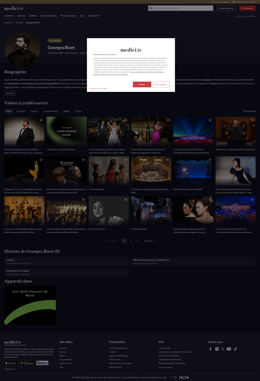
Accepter (142, 84)
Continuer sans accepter (98, 88)
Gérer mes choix (160, 84)
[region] (131, 65)
